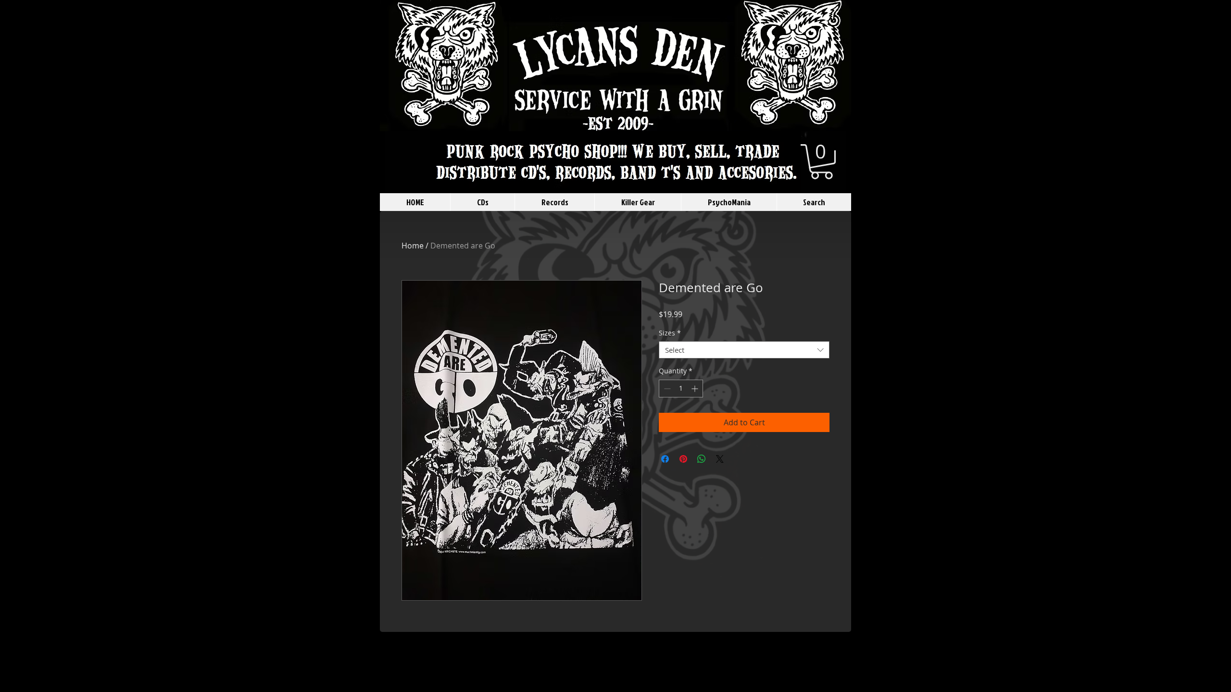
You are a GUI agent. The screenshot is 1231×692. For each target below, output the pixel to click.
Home (413, 245)
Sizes (670, 333)
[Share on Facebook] (665, 459)
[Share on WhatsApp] (701, 459)
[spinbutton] (681, 388)
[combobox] (744, 349)
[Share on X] (720, 459)
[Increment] (696, 388)
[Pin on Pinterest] (683, 459)
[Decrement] (666, 388)
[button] (821, 161)
